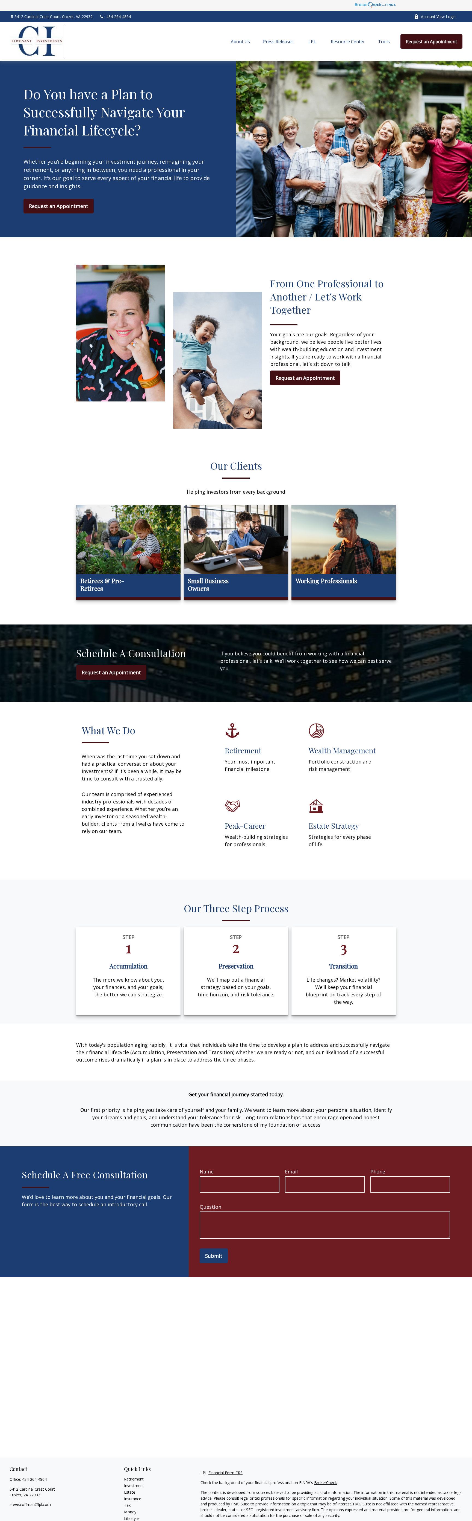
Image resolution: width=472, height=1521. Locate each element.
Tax (127, 1505)
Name (207, 1171)
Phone (377, 1171)
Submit (213, 1256)
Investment (134, 1485)
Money (130, 1511)
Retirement (134, 1479)
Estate (129, 1492)
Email (291, 1171)
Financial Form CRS (225, 1472)
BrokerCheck (325, 1482)
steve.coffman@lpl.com (30, 1504)
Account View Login (438, 16)
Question (210, 1207)
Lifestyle (131, 1518)
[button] (240, 41)
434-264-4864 (118, 16)
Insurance (132, 1498)
